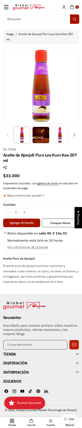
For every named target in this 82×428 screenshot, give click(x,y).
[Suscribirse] (74, 344)
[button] (6, 7)
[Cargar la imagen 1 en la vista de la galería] (21, 135)
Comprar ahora (60, 223)
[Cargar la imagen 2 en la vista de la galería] (40, 135)
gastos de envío (47, 183)
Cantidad (9, 204)
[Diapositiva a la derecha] (74, 135)
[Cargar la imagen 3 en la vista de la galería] (60, 135)
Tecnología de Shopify (62, 410)
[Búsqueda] (74, 19)
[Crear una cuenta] (64, 7)
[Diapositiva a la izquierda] (7, 135)
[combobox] (41, 19)
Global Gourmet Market (31, 410)
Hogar (10, 34)
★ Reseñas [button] (78, 217)
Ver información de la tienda (27, 247)
